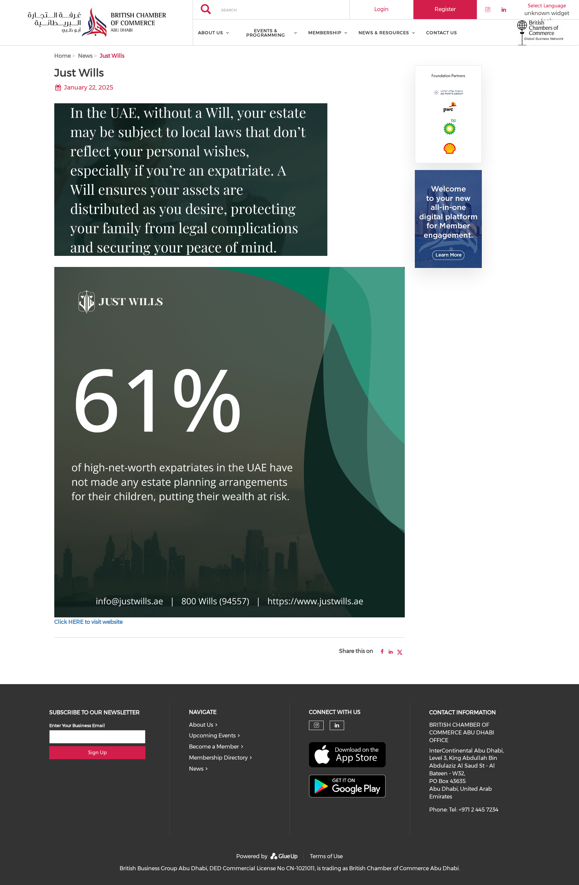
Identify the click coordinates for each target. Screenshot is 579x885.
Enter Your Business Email (77, 725)
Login (381, 9)
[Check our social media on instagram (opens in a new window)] (316, 725)
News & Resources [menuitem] (384, 32)
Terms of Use (326, 856)
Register (445, 9)
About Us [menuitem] (210, 32)
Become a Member (214, 746)
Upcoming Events (212, 735)
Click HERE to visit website (88, 622)
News (85, 56)
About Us (201, 725)
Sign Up (97, 753)
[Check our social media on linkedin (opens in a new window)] (337, 725)
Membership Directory (218, 758)
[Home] (96, 23)
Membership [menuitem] (324, 32)
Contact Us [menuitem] (441, 32)
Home (62, 56)
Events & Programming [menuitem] (265, 33)
